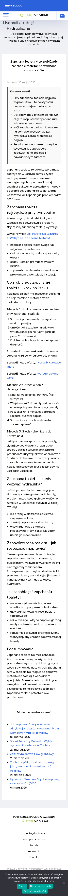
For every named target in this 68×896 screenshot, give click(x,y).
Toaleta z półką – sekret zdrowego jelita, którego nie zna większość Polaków (32, 766)
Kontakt (34, 857)
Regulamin (34, 851)
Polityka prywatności (35, 891)
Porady (34, 845)
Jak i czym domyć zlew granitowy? (32, 754)
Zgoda (22, 886)
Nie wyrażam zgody (40, 886)
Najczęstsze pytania (34, 839)
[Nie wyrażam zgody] (64, 883)
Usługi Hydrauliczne (34, 833)
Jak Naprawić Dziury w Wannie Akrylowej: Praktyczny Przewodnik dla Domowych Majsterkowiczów (34, 728)
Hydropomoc (13, 5)
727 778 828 (37, 15)
